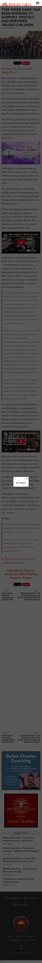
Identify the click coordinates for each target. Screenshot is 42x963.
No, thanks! (21, 483)
